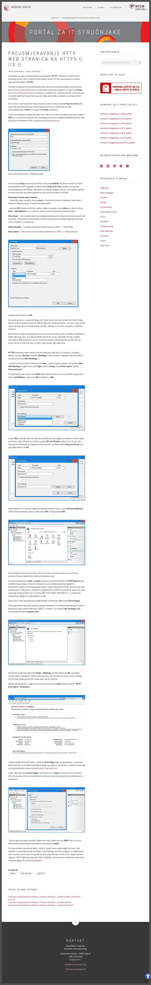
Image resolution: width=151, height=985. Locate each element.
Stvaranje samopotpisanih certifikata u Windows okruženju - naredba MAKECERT (41, 905)
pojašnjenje (35, 860)
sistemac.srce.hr (21, 7)
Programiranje (106, 226)
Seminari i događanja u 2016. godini (116, 133)
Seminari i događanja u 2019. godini (116, 118)
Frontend (104, 236)
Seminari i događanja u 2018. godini (116, 123)
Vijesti (103, 240)
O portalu (116, 7)
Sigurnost (41, 873)
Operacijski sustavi (108, 212)
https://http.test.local (22, 93)
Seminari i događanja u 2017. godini (116, 128)
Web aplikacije (26, 873)
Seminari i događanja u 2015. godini (116, 138)
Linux (102, 216)
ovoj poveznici (52, 120)
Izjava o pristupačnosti (75, 969)
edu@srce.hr (74, 959)
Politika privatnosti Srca (75, 964)
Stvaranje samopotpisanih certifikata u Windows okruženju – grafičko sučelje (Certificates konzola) (44, 898)
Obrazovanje (106, 207)
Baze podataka (106, 192)
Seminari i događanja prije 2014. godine (117, 142)
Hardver (103, 197)
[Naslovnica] (7, 8)
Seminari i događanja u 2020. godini (116, 114)
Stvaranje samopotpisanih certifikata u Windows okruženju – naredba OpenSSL (40, 902)
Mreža (13, 873)
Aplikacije (104, 188)
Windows (104, 221)
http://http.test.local (28, 90)
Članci (101, 7)
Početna (87, 7)
